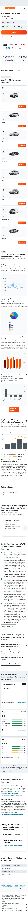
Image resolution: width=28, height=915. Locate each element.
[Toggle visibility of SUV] (11, 331)
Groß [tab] (16, 432)
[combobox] (6, 16)
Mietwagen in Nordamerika (19, 885)
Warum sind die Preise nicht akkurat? (12, 910)
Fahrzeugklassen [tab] (7, 834)
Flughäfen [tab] (17, 834)
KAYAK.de (3, 885)
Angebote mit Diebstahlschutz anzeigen (11, 795)
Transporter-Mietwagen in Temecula (13, 845)
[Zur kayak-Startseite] (10, 8)
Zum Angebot (22, 106)
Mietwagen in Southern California (8, 888)
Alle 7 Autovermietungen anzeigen (10, 771)
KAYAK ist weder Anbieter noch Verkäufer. (10, 904)
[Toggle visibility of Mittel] (11, 323)
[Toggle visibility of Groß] (11, 329)
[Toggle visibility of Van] (11, 327)
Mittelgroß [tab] (10, 432)
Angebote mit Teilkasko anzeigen (9, 793)
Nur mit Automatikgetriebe (9, 37)
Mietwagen (9, 885)
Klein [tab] (3, 432)
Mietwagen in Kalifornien (19, 886)
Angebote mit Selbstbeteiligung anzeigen (12, 814)
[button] (2, 8)
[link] (14, 409)
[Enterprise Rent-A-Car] (23, 684)
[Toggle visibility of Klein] (11, 325)
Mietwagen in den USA (7, 886)
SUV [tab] (21, 432)
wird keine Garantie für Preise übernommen (14, 899)
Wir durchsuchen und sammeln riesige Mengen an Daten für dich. (12, 907)
